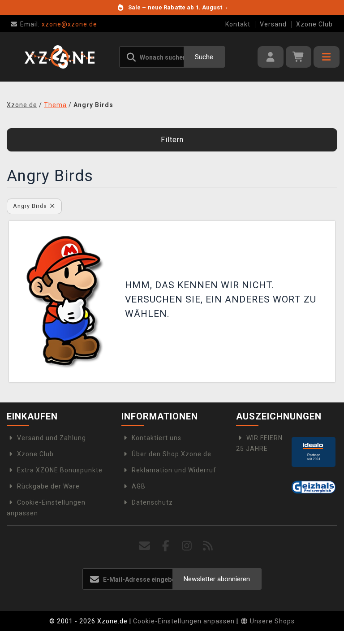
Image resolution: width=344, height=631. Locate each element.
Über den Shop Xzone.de (171, 454)
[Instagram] (187, 546)
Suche (204, 57)
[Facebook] (166, 546)
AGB (139, 486)
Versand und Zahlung (51, 437)
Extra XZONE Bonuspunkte (60, 470)
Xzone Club (314, 24)
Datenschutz (152, 502)
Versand (273, 24)
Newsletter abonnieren (217, 579)
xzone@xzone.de (58, 24)
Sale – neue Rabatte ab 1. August (178, 7)
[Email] (145, 546)
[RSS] (208, 546)
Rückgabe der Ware (48, 486)
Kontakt (237, 24)
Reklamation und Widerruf (174, 470)
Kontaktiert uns (156, 437)
